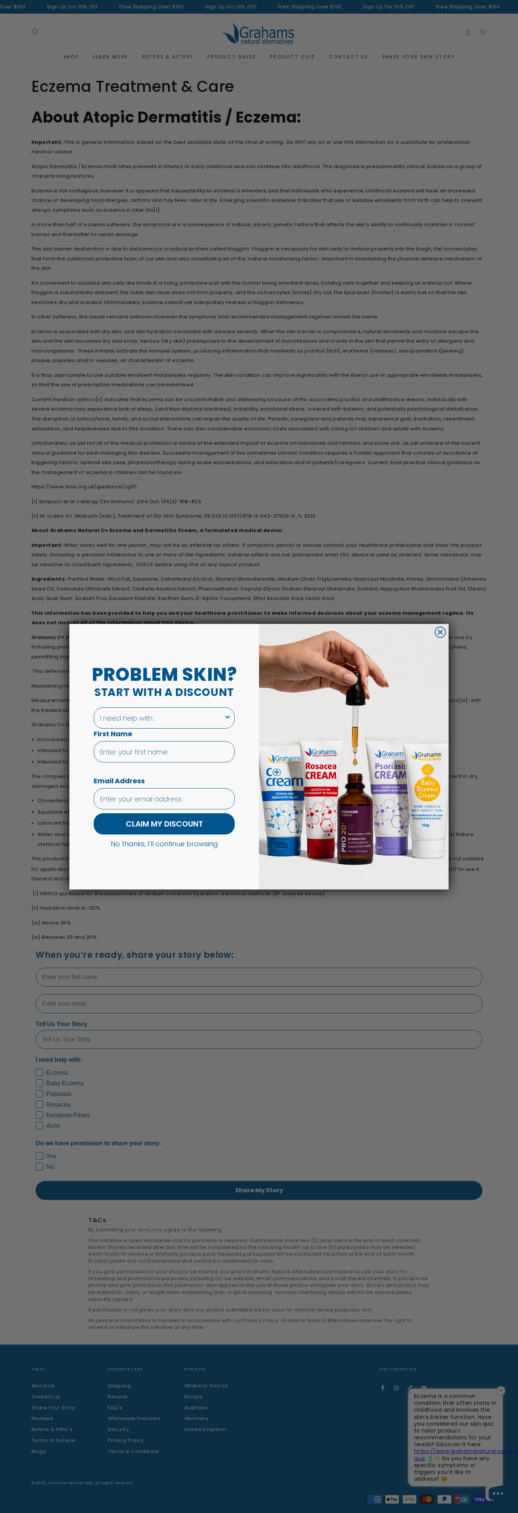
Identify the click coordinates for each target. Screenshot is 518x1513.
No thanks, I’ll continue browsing (164, 844)
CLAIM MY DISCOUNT (164, 824)
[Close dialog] (440, 632)
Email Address (119, 781)
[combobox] (162, 718)
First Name (113, 733)
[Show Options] (227, 718)
